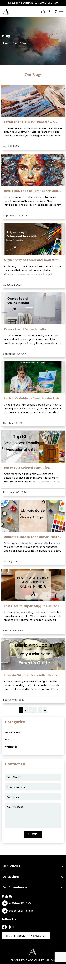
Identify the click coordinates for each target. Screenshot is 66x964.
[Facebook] (4, 927)
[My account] (49, 11)
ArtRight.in (20, 959)
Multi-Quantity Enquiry (26, 935)
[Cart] (43, 11)
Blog (15, 42)
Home (5, 42)
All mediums (12, 732)
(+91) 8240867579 (48, 2)
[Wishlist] (55, 11)
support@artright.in (22, 2)
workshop (11, 746)
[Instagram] (11, 927)
